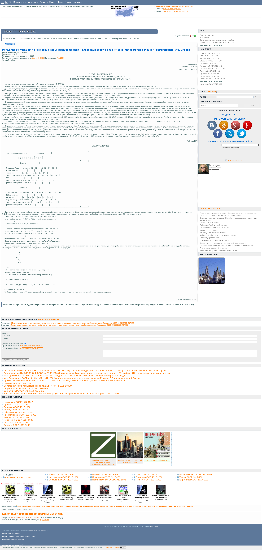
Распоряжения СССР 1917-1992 (212, 79)
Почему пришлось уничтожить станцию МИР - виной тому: (48, 497)
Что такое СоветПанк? (161, 499)
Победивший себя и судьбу (213, 225)
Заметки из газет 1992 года (17, 383)
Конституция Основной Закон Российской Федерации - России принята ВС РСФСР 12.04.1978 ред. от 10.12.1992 (61, 393)
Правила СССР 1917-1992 (210, 71)
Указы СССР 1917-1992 (211, 81)
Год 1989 (60, 58)
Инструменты (19, 2)
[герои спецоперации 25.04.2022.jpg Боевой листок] (157, 458)
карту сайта (44, 520)
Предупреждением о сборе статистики (12, 539)
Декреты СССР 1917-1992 (210, 53)
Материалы (33, 2)
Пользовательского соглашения (28, 348)
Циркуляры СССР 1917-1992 (211, 84)
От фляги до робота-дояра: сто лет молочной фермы (223, 243)
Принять (122, 547)
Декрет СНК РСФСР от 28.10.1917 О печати (26, 388)
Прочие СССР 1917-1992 (209, 76)
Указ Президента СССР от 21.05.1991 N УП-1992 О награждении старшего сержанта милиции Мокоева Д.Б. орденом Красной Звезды (72, 378)
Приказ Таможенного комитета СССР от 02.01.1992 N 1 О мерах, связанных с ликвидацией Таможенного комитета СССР (65, 380)
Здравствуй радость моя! (212, 238)
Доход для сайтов (210, 176)
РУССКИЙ (211, 92)
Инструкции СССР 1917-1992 (211, 58)
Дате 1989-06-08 (38, 58)
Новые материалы (210, 209)
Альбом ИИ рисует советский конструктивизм (129, 461)
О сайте (53, 2)
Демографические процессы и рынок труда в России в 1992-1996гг (38, 386)
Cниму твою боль (209, 222)
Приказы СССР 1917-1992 (210, 74)
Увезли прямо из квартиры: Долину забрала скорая (215, 167)
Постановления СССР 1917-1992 (212, 68)
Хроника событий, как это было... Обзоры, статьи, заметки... (104, 497)
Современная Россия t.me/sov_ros (175, 11)
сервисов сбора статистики (112, 547)
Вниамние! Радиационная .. (85, 499)
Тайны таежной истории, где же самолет (218, 235)
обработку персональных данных (31, 345)
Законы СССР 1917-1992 (209, 56)
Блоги (61, 2)
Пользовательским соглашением (38, 531)
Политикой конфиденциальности (10, 533)
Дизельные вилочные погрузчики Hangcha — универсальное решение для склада (228, 219)
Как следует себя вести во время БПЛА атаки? (33, 513)
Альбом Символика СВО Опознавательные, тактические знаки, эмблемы (103, 462)
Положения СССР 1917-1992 (211, 66)
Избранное (176, 9)
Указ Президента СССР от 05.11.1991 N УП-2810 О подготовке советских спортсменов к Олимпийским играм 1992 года (64, 375)
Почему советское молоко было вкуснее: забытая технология (226, 245)
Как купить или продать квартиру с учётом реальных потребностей (228, 213)
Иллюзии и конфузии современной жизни (218, 250)
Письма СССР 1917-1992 (209, 63)
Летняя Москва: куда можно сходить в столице (220, 215)
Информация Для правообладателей (12, 545)
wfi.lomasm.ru (154, 526)
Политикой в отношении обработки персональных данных (18, 536)
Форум (68, 2)
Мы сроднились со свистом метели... (217, 233)
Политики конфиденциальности (32, 347)
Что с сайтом (79, 2)
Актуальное (167, 9)
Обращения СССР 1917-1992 (211, 61)
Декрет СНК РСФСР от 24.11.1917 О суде (25, 391)
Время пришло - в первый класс (215, 240)
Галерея (44, 2)
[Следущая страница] (171, 449)
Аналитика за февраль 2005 (213, 248)
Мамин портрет (208, 230)
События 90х (104, 501)
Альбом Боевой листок (157, 460)
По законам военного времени (214, 227)
